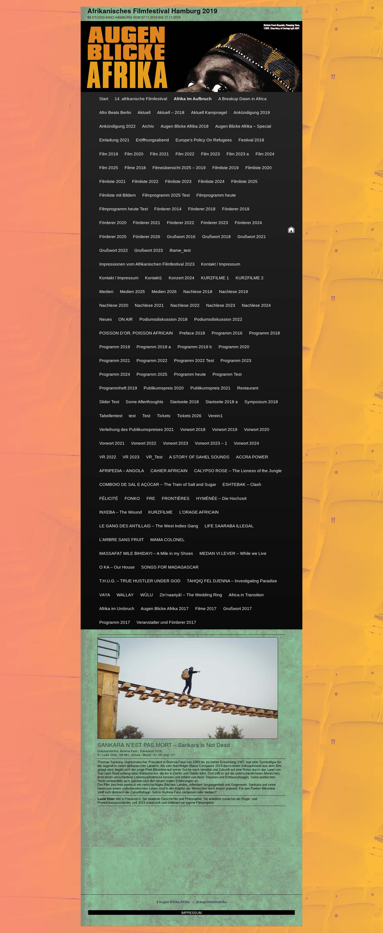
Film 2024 (265, 154)
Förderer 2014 (168, 209)
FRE (151, 498)
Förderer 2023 (214, 222)
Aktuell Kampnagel (209, 112)
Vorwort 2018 (192, 429)
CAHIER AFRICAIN (169, 470)
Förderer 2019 (235, 209)
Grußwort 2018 (216, 236)
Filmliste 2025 (244, 181)
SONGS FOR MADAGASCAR (170, 567)
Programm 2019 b (195, 346)
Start (103, 98)
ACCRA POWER (252, 457)
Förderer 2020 (113, 222)
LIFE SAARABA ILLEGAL (229, 526)
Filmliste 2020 (258, 167)
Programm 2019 (114, 346)
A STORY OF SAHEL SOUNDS (199, 457)
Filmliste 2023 (178, 181)
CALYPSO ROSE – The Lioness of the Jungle (238, 470)
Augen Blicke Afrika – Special (243, 126)
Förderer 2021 (146, 222)
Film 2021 (159, 154)
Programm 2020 (234, 346)
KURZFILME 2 (250, 278)
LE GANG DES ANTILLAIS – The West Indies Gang (148, 526)
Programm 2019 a (154, 346)
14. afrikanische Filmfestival (141, 98)
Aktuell (144, 112)
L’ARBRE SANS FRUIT (121, 539)
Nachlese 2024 (256, 305)
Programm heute (190, 374)
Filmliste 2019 (225, 167)
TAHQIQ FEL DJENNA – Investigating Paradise (232, 581)
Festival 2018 (251, 140)
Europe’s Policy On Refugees (204, 140)
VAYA (104, 595)
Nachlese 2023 (220, 305)
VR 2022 (107, 457)
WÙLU (146, 595)
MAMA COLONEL (167, 539)
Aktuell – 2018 (170, 112)
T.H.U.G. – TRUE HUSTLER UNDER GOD (139, 581)
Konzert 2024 (181, 278)
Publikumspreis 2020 (164, 388)
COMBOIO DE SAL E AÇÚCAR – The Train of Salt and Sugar (157, 484)
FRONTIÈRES (176, 498)
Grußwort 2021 (251, 236)
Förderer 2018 (201, 209)
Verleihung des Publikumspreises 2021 (136, 429)
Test (146, 415)
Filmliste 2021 (112, 181)
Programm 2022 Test (194, 360)
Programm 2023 (236, 360)
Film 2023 (210, 154)
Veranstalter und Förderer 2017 (166, 622)
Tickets (163, 415)
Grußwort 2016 (181, 236)
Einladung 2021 (114, 140)
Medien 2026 (164, 291)
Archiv (148, 126)
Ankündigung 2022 (117, 126)
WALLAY (125, 595)
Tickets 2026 (189, 415)
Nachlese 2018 (197, 291)
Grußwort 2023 (148, 250)
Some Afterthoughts (144, 401)
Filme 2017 (206, 608)
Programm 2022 (152, 360)
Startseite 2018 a (221, 401)
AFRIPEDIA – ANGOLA (121, 470)
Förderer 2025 (113, 236)
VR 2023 (131, 457)
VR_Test (154, 457)
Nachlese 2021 (149, 305)
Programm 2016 (227, 333)
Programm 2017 (114, 622)
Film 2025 (108, 167)
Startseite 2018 (184, 401)
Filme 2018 (135, 167)
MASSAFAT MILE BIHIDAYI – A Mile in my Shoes (146, 553)
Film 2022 (185, 154)
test (132, 415)
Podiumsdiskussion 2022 (218, 319)
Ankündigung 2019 (252, 112)
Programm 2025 (152, 374)
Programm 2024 (114, 374)
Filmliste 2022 (145, 181)
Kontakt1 (153, 278)
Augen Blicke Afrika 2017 (165, 608)
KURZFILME (160, 512)
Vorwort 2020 (256, 429)
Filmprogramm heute (216, 195)
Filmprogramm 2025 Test (166, 195)
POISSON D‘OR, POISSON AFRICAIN (136, 333)
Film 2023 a (238, 154)
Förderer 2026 (146, 236)
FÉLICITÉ (108, 498)
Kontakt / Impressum (220, 264)
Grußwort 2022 (113, 250)
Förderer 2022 (180, 222)
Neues (105, 319)
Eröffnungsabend (152, 140)
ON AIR (125, 319)
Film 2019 (108, 154)
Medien (106, 291)
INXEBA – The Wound (120, 512)
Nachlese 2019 (233, 291)
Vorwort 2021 (112, 443)
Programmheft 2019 (118, 388)
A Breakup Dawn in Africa (242, 98)
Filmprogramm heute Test (123, 209)
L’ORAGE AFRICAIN (199, 512)
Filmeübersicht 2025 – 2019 (179, 167)
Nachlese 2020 (113, 305)
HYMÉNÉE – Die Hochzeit (221, 498)
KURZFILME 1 (215, 278)
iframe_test (180, 250)
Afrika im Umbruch (116, 608)
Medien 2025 (132, 291)
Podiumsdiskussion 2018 (163, 319)
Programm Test (227, 374)
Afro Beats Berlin (115, 112)
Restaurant (247, 388)
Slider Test (109, 401)
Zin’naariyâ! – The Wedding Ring (191, 595)
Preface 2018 (192, 333)
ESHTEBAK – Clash (242, 484)
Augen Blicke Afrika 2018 (185, 126)
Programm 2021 (114, 360)
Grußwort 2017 (237, 608)
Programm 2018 (264, 333)
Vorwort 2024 (246, 443)
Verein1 (215, 415)
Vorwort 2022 (143, 443)
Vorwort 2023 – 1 (211, 443)
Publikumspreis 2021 (210, 388)
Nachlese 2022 (184, 305)
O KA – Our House (117, 567)
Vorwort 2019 (224, 429)
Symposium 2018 (261, 401)
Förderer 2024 (248, 222)
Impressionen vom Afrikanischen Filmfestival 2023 (147, 264)
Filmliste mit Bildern (117, 195)
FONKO (132, 498)
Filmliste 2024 (211, 181)
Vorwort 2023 (175, 443)
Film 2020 (134, 154)
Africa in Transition (246, 595)
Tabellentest (110, 415)
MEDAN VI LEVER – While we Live (232, 553)
